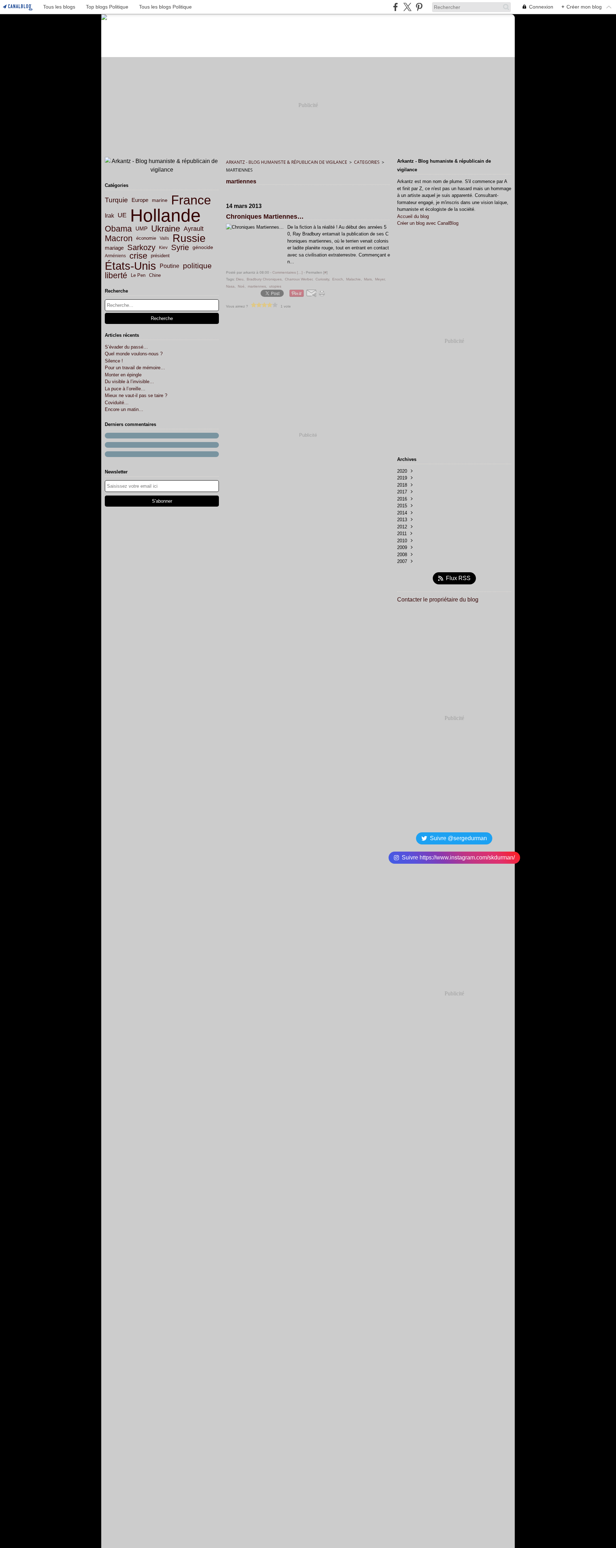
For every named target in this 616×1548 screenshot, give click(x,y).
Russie (189, 238)
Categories (367, 162)
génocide (202, 247)
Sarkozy (141, 248)
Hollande (165, 215)
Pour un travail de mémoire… (135, 367)
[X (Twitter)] (407, 7)
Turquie (116, 200)
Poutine (169, 266)
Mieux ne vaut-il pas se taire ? (136, 395)
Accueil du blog (413, 216)
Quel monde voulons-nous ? (134, 353)
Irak (109, 215)
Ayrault (194, 228)
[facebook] (395, 7)
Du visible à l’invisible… (129, 381)
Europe (140, 200)
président (160, 256)
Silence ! (114, 361)
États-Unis (130, 265)
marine (160, 200)
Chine (155, 275)
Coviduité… (117, 402)
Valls (164, 238)
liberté (116, 275)
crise (138, 256)
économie (146, 238)
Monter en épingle (123, 374)
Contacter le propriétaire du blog (437, 600)
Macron (119, 238)
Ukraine (165, 228)
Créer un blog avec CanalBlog (427, 223)
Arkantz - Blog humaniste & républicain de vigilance (286, 162)
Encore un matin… (124, 409)
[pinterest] (419, 7)
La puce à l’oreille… (125, 388)
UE (122, 215)
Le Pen (138, 275)
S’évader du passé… (126, 347)
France (191, 200)
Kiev (163, 247)
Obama (118, 229)
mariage (114, 247)
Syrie (180, 248)
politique (197, 266)
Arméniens (115, 256)
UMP (141, 229)
